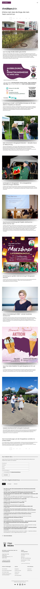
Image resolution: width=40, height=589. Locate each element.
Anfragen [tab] (9, 484)
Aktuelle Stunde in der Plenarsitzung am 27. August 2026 (15, 498)
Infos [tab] (4, 484)
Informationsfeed (18, 575)
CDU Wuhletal (4, 568)
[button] (37, 2)
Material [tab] (15, 484)
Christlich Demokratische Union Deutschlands (6, 574)
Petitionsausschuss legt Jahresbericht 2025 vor (13, 517)
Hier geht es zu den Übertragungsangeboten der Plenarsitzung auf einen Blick (19, 488)
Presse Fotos (17, 572)
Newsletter (17, 573)
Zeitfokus (24, 581)
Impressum (29, 568)
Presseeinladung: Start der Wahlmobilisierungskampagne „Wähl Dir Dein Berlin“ (20, 509)
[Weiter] (29, 18)
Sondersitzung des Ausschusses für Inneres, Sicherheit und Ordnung (17, 513)
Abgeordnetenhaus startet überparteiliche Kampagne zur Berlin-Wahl (18, 506)
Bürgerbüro (17, 568)
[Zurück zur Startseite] (6, 2)
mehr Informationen (8, 535)
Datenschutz (29, 570)
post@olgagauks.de (6, 561)
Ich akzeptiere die (11, 472)
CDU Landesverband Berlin (7, 570)
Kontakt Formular (18, 570)
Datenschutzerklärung (15, 472)
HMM (20, 581)
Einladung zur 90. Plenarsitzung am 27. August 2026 (14, 502)
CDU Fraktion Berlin (5, 572)
